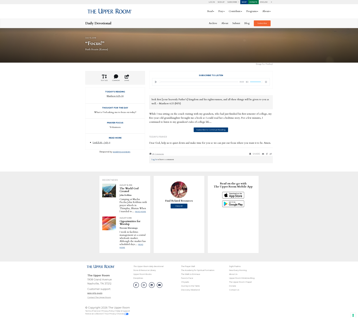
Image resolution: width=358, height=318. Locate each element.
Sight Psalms (235, 266)
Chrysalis (185, 282)
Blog (247, 23)
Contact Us (234, 290)
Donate (253, 2)
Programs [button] (251, 11)
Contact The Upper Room (99, 297)
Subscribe (262, 23)
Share (126, 80)
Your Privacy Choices (114, 314)
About (224, 23)
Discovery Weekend (190, 290)
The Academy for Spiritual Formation (197, 270)
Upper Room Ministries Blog (242, 278)
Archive (213, 23)
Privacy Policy (108, 311)
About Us (233, 274)
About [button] (265, 11)
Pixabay (269, 64)
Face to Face (187, 278)
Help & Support (123, 311)
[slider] (199, 82)
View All (178, 206)
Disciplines (138, 278)
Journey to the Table (190, 286)
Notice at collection (94, 314)
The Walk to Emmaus (190, 274)
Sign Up (221, 2)
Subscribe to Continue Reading (210, 130)
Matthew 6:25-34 (115, 96)
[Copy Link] (270, 154)
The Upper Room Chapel (240, 282)
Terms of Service (92, 311)
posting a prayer (121, 151)
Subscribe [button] (232, 2)
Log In (212, 2)
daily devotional (148, 266)
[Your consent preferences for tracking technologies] (353, 315)
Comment (116, 80)
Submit (236, 23)
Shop (244, 2)
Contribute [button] (235, 11)
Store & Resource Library (144, 270)
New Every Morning (238, 270)
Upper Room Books (142, 274)
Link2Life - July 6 (101, 142)
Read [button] (210, 11)
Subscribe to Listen (211, 75)
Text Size (104, 80)
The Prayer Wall (188, 266)
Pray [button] (220, 11)
